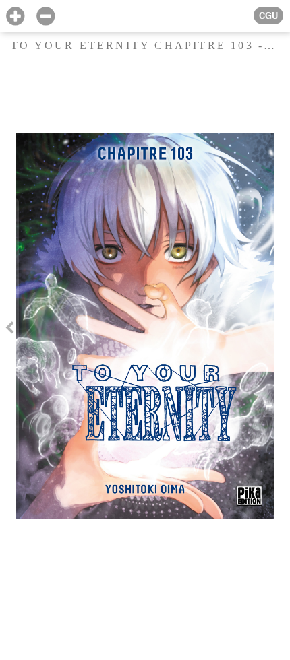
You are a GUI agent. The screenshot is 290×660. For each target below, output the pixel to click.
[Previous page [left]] (9, 330)
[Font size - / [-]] (45, 16)
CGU (268, 15)
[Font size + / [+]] (15, 16)
